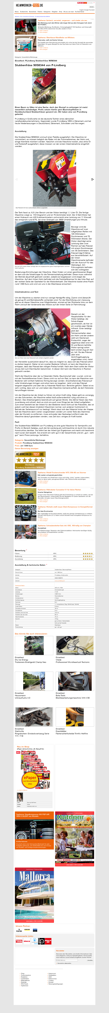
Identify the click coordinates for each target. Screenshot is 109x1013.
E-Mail (28, 804)
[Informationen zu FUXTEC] (19, 930)
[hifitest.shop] (48, 946)
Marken (40, 12)
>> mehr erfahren (22, 790)
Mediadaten (52, 975)
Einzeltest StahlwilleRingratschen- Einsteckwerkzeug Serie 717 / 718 (32, 732)
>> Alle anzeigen (42, 32)
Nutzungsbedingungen (56, 984)
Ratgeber (55, 12)
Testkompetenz (26, 975)
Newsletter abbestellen (64, 963)
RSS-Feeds (24, 984)
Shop (60, 12)
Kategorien (47, 12)
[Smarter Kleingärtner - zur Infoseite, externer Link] (26, 496)
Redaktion (24, 977)
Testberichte (24, 12)
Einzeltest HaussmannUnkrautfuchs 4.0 (22, 695)
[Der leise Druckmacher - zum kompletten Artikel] (26, 514)
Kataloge (24, 982)
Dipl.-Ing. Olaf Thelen (31, 802)
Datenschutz (53, 979)
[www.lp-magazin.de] (41, 946)
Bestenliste (32, 12)
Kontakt (51, 982)
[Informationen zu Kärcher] (27, 930)
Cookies (51, 980)
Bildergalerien (25, 980)
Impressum (52, 973)
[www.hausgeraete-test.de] (34, 946)
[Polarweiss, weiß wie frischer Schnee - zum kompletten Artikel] (26, 44)
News (17, 12)
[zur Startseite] (31, 5)
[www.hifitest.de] (27, 946)
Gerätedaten (25, 979)
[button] (93, 179)
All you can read (68, 12)
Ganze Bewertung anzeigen (26, 448)
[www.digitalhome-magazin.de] (19, 946)
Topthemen (24, 986)
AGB (50, 977)
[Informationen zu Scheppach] (35, 930)
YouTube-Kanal (79, 12)
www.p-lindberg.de (60, 580)
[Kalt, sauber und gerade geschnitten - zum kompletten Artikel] (26, 479)
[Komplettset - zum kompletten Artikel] (26, 532)
